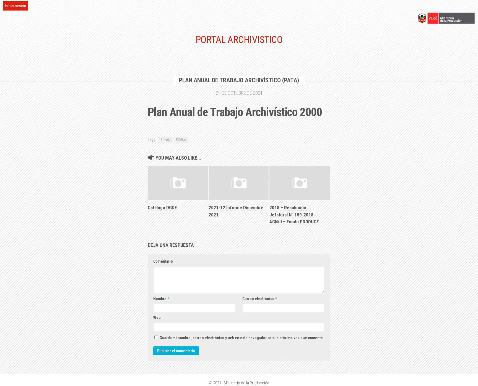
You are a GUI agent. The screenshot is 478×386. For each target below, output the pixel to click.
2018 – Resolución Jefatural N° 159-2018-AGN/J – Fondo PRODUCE (294, 214)
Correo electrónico (259, 298)
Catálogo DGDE (162, 207)
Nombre (161, 298)
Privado (166, 140)
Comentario (163, 261)
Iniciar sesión (15, 5)
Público (181, 140)
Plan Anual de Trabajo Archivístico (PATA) (239, 80)
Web (156, 317)
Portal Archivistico (239, 39)
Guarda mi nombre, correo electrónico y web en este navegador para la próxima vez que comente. (242, 338)
